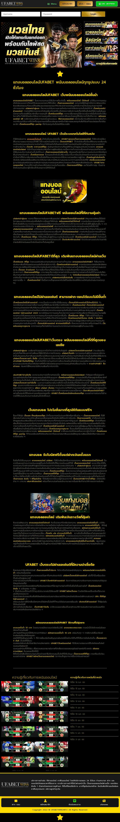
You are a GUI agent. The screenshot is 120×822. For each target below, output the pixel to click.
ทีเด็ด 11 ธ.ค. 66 (17, 740)
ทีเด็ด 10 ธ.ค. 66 (51, 740)
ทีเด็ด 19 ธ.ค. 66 (18, 695)
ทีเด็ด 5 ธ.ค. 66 (17, 771)
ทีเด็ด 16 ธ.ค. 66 (17, 710)
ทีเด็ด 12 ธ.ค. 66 (51, 725)
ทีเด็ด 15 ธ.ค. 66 (51, 710)
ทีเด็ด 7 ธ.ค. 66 (51, 755)
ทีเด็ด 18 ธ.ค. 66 (51, 695)
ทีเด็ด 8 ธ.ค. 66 (17, 755)
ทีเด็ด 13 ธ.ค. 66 (17, 725)
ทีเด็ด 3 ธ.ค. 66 (51, 771)
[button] (52, 4)
